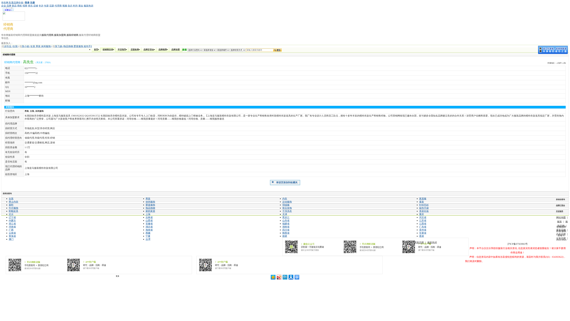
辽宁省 (12, 217)
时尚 (75, 5)
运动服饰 (287, 201)
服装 (559, 221)
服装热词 (88, 5)
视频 (64, 5)
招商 (25, 5)
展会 (80, 5)
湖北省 (149, 226)
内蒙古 (12, 220)
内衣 (284, 198)
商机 (19, 5)
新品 (14, 5)
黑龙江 (285, 217)
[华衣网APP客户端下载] (289, 265)
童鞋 (11, 205)
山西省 (149, 220)
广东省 (422, 226)
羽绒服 (285, 205)
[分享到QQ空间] (273, 277)
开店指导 (122, 49)
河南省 (12, 226)
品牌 (9, 5)
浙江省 (12, 223)
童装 (421, 201)
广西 (11, 230)
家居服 (422, 198)
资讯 (30, 5)
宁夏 (148, 236)
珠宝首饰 (287, 208)
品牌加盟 (175, 49)
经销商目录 (108, 49)
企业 (3, 5)
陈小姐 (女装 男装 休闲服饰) (35, 46)
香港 (421, 236)
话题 (51, 5)
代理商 (58, 5)
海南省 (149, 230)
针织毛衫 (424, 205)
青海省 (12, 236)
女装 (11, 198)
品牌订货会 (560, 205)
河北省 (422, 217)
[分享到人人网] (290, 277)
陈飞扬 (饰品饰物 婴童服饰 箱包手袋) (73, 46)
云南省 (12, 233)
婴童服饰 (150, 205)
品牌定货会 (149, 49)
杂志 (70, 5)
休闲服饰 (150, 201)
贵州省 (422, 230)
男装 (148, 198)
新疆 (284, 236)
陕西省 (285, 233)
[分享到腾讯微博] (285, 277)
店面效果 (135, 49)
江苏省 (422, 220)
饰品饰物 (150, 208)
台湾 (148, 239)
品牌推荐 (163, 49)
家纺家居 (150, 211)
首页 (96, 49)
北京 (11, 214)
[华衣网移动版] (99, 265)
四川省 (285, 230)
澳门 (11, 239)
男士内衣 (13, 201)
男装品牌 (419, 242)
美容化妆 (424, 211)
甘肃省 (422, 233)
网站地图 (561, 217)
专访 (41, 5)
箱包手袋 (424, 208)
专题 (46, 5)
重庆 (421, 214)
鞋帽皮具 (13, 211)
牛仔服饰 (13, 208)
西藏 (148, 233)
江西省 (422, 223)
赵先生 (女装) (10, 46)
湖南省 (285, 226)
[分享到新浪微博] (279, 277)
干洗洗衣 (287, 211)
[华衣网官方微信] (375, 247)
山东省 (285, 220)
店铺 (35, 5)
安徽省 (149, 223)
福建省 (285, 223)
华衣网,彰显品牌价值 (12, 2)
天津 (284, 214)
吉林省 (149, 217)
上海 (148, 214)
